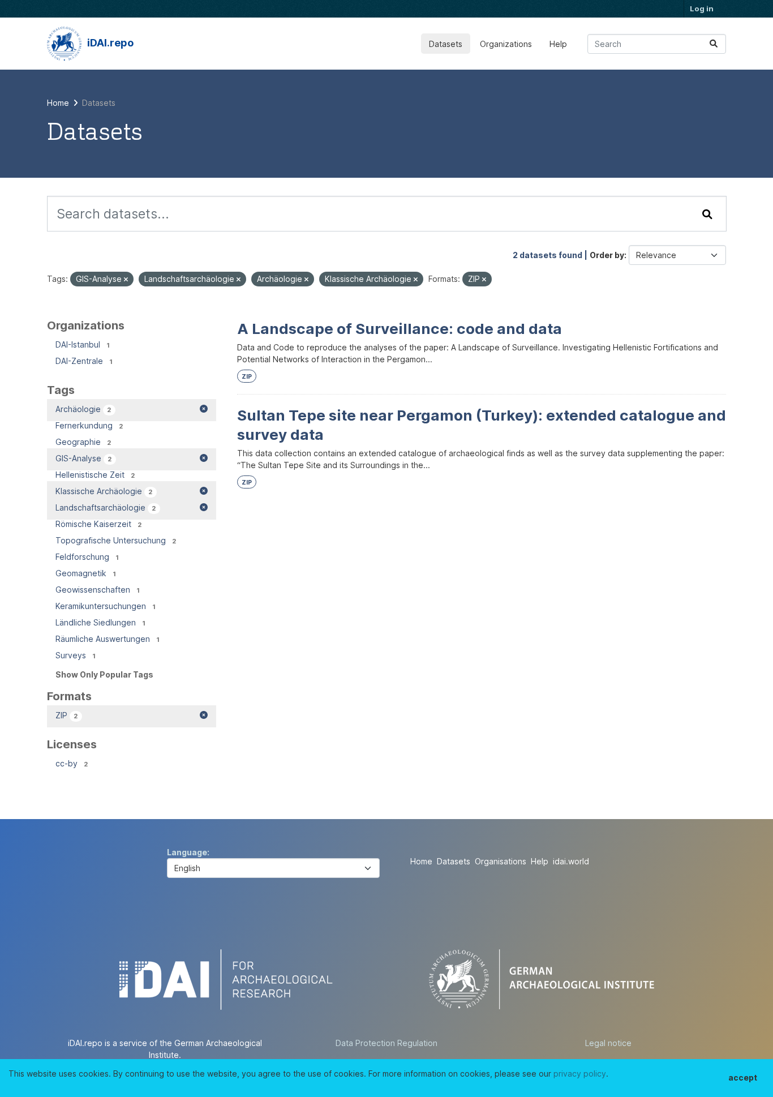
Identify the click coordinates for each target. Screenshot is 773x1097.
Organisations (500, 861)
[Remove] (126, 280)
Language (187, 852)
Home (421, 861)
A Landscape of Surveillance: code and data (399, 328)
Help (558, 44)
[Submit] (713, 44)
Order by (607, 255)
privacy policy (579, 1073)
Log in (702, 8)
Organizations (506, 44)
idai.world (571, 861)
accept (742, 1077)
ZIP (247, 376)
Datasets (445, 44)
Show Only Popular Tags (104, 674)
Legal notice (608, 1043)
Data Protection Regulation (386, 1043)
